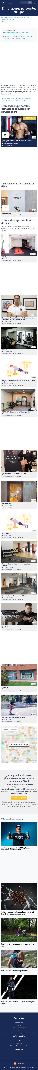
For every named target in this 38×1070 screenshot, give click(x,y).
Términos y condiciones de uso (19, 1041)
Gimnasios (25, 32)
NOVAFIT (5, 687)
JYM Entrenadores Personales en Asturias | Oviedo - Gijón (18, 381)
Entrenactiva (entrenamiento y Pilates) (15, 596)
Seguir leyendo (6, 94)
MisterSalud (6, 350)
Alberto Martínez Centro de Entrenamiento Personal (16, 565)
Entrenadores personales (12, 32)
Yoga (23, 38)
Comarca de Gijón (9, 20)
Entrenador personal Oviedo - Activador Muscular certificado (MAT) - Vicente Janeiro (18, 318)
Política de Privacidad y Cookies (19, 1046)
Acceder (19, 1025)
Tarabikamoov (6, 213)
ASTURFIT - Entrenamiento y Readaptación (16, 412)
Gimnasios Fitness (7, 17)
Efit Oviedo (5, 626)
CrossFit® (29, 36)
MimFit (4, 257)
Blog (19, 1030)
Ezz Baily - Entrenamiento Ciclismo (13, 718)
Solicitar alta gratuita (19, 798)
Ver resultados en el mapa (19, 745)
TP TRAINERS (6, 534)
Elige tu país (20, 1063)
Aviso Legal (19, 1043)
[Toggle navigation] (35, 3)
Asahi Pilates (6, 503)
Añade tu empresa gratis (19, 1028)
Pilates (12, 38)
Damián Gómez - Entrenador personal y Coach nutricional (17, 141)
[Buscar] (30, 2)
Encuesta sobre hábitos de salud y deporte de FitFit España (19, 1033)
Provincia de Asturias (22, 17)
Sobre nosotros (19, 1022)
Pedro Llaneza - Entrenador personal (14, 473)
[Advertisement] (19, 64)
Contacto (19, 1054)
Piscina (18, 38)
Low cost (6, 38)
